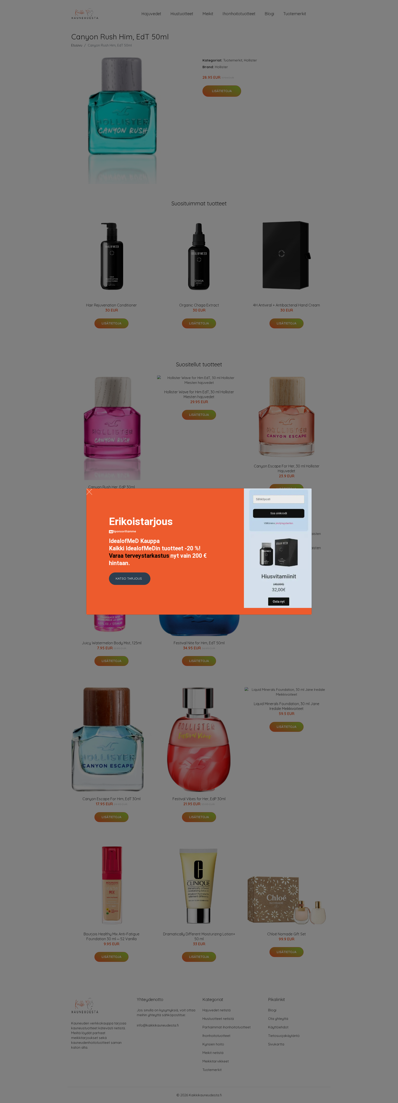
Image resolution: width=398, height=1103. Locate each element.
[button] (129, 578)
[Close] (89, 491)
